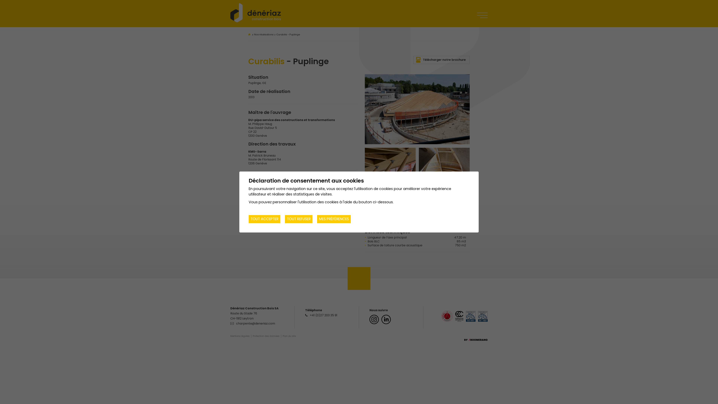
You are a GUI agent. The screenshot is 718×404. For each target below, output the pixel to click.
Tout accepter (264, 218)
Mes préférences (334, 218)
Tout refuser (299, 218)
